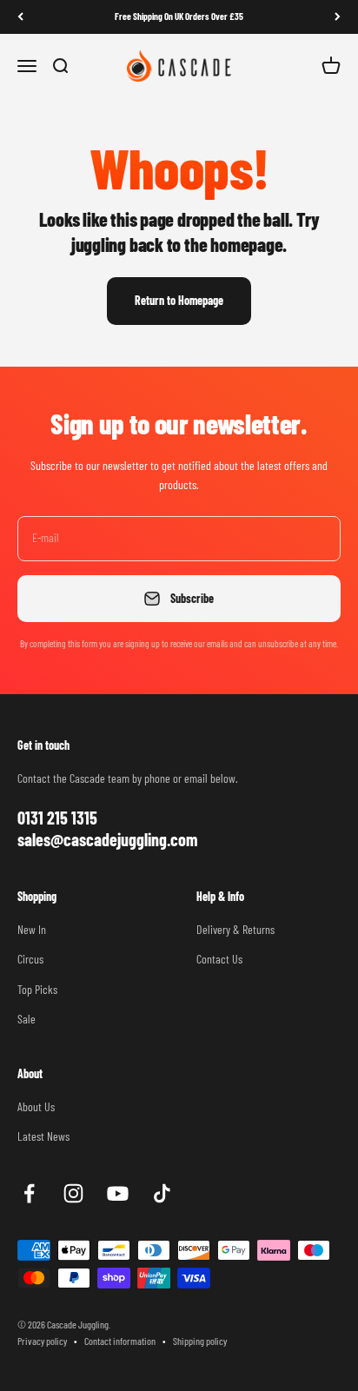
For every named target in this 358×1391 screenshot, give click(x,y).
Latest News (43, 1136)
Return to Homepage (179, 300)
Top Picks (37, 989)
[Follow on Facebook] (29, 1193)
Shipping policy (200, 1341)
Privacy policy (42, 1341)
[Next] (338, 17)
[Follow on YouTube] (117, 1193)
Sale (26, 1018)
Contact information (120, 1341)
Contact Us (219, 958)
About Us (36, 1106)
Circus (30, 958)
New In (31, 929)
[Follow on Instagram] (73, 1193)
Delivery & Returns (235, 929)
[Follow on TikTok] (162, 1193)
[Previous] (20, 17)
